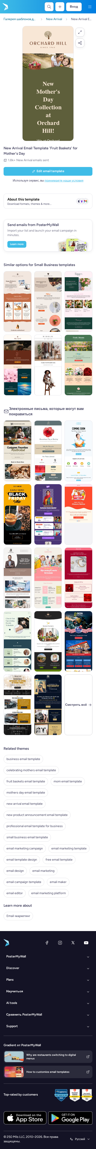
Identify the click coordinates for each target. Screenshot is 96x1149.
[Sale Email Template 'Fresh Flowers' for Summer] (78, 365)
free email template (59, 860)
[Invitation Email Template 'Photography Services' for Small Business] (48, 704)
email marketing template (69, 848)
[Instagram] (60, 942)
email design (15, 871)
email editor (14, 893)
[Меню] (89, 6)
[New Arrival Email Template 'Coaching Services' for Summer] (17, 577)
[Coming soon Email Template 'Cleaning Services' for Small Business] (78, 450)
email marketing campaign (24, 848)
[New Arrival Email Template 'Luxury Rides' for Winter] (17, 704)
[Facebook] (46, 942)
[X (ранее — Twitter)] (73, 942)
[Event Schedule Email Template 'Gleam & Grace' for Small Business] (17, 641)
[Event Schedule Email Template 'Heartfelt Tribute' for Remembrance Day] (48, 450)
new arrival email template (24, 804)
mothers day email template (25, 792)
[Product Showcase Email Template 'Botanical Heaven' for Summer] (48, 641)
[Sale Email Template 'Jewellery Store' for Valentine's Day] (78, 577)
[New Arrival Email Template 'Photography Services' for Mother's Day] (17, 301)
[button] (79, 32)
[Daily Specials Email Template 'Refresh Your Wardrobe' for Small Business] (48, 365)
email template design (21, 860)
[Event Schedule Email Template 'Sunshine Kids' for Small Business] (48, 577)
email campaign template (23, 882)
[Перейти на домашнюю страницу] (5, 6)
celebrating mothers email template (31, 770)
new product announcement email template (37, 815)
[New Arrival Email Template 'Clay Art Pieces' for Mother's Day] (48, 301)
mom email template (68, 781)
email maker (58, 882)
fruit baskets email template (25, 781)
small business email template (27, 837)
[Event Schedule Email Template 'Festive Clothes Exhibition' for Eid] (48, 514)
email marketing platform (48, 893)
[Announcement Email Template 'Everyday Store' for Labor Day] (78, 514)
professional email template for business (34, 826)
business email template (23, 759)
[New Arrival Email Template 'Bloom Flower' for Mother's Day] (78, 301)
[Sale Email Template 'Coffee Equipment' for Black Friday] (17, 514)
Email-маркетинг (18, 916)
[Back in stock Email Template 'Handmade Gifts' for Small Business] (17, 450)
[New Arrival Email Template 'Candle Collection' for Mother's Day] (17, 365)
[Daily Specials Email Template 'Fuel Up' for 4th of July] (78, 641)
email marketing (43, 871)
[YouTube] (86, 942)
